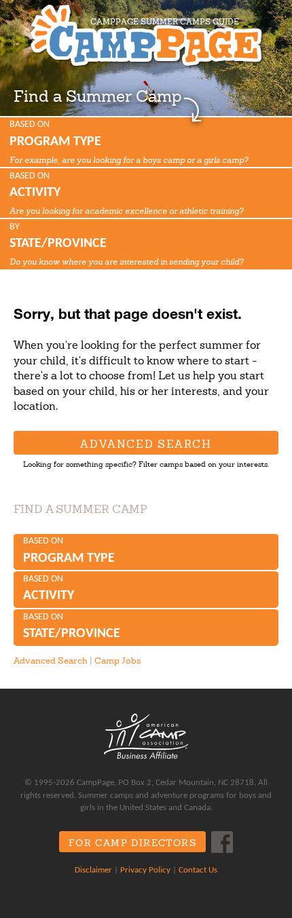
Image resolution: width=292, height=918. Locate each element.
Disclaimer (93, 870)
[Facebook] (222, 842)
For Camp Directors (132, 843)
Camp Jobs (117, 660)
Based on (129, 141)
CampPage (146, 35)
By (126, 244)
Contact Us (198, 870)
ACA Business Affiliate (146, 736)
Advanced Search (145, 444)
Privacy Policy (145, 870)
